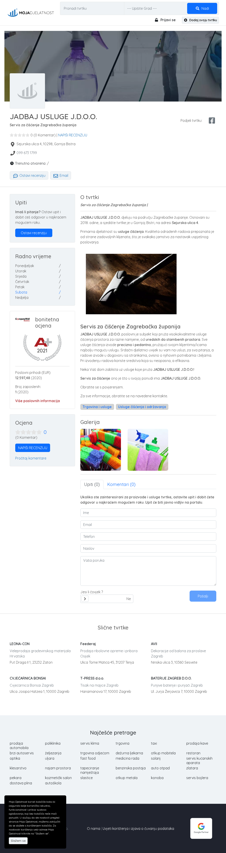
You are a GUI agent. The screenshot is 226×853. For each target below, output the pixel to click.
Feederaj (88, 644)
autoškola (53, 783)
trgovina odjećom (94, 753)
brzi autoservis (22, 753)
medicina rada (127, 758)
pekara (15, 778)
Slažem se (18, 841)
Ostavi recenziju (32, 175)
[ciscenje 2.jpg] (100, 450)
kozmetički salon (58, 778)
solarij (156, 758)
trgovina (122, 743)
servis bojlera (197, 778)
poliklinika (52, 743)
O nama (93, 828)
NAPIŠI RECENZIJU (72, 135)
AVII (154, 644)
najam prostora (58, 768)
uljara (49, 758)
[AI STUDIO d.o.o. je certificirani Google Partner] (201, 828)
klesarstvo (18, 768)
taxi (154, 743)
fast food (88, 758)
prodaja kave (197, 743)
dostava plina (21, 783)
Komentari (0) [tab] (121, 484)
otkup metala (126, 778)
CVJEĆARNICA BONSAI (28, 678)
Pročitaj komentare (30, 458)
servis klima (89, 743)
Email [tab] (63, 175)
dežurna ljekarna (129, 753)
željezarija (53, 753)
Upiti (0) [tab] (92, 484)
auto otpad (160, 768)
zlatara (192, 768)
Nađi (205, 8)
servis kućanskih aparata (199, 760)
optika (15, 758)
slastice (86, 778)
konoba (157, 778)
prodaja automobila (19, 745)
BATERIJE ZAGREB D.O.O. (171, 678)
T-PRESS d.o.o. (92, 678)
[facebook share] (211, 120)
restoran (193, 753)
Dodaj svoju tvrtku (202, 20)
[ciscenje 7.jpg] (148, 450)
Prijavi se (168, 20)
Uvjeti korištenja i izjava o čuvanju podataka (138, 828)
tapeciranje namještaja (89, 770)
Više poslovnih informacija (37, 401)
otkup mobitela (163, 753)
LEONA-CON (20, 644)
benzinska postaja (131, 768)
